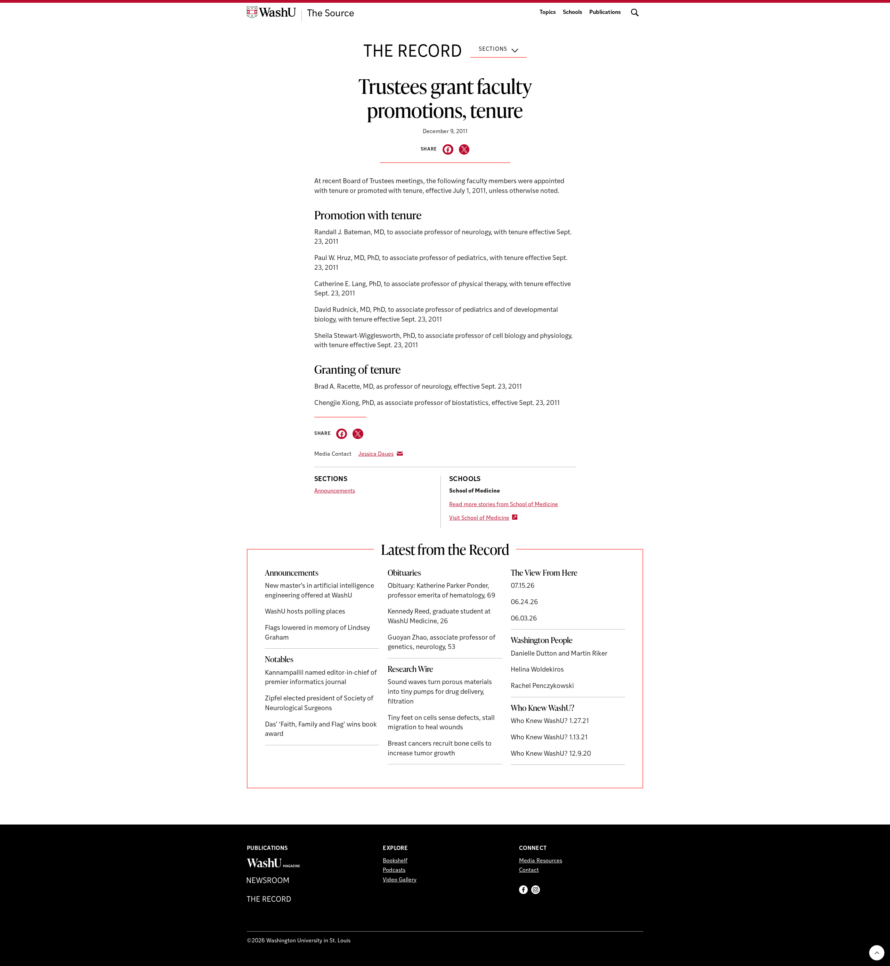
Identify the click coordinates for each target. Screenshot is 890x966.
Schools (572, 12)
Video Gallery (399, 880)
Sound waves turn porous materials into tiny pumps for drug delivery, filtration (440, 692)
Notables (279, 659)
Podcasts (394, 870)
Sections (493, 49)
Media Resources (540, 861)
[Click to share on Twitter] (464, 149)
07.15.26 (523, 586)
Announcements (334, 491)
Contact (529, 870)
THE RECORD (412, 52)
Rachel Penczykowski (542, 686)
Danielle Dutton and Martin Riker (559, 654)
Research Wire (410, 668)
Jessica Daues (376, 454)
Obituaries (404, 572)
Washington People (542, 640)
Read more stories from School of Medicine (503, 505)
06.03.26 (524, 619)
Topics (548, 12)
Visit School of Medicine (479, 518)
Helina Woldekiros (537, 670)
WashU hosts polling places (305, 612)
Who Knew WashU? (542, 707)
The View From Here (544, 572)
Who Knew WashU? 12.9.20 (551, 754)
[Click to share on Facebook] (448, 149)
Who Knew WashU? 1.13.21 (549, 737)
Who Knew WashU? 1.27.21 (550, 721)
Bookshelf (395, 861)
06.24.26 (524, 602)
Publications (605, 12)
